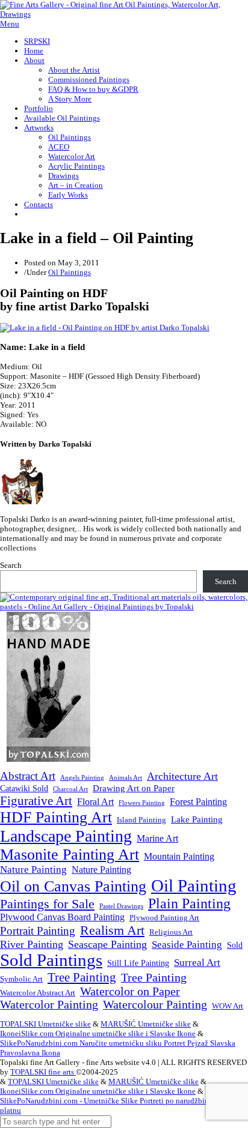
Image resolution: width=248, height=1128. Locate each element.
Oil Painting (194, 885)
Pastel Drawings (121, 905)
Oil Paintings (69, 137)
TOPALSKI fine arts (43, 1071)
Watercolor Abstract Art (37, 993)
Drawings (63, 175)
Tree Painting (82, 977)
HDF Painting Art (56, 817)
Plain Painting (189, 903)
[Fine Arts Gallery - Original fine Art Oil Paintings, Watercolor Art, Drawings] (124, 14)
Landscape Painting (66, 836)
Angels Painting (82, 777)
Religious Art (171, 931)
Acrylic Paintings (76, 165)
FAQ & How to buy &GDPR (93, 89)
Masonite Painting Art (69, 854)
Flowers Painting (142, 802)
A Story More (69, 98)
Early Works (68, 194)
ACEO (58, 146)
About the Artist (74, 69)
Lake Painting (197, 819)
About (34, 60)
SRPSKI (37, 41)
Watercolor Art (71, 156)
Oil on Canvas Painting (73, 886)
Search (11, 565)
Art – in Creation (75, 185)
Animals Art (125, 777)
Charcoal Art (70, 789)
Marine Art (157, 838)
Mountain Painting (179, 856)
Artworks (39, 127)
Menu (9, 23)
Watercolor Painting (49, 1004)
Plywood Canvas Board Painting (62, 917)
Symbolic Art (21, 979)
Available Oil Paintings (62, 117)
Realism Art (112, 930)
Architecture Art (182, 776)
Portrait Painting (37, 930)
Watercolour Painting (155, 1004)
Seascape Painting (107, 944)
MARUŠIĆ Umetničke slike (146, 1023)
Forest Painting (198, 802)
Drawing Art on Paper (134, 788)
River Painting (31, 944)
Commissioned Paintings (88, 79)
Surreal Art (197, 962)
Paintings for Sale (47, 904)
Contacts (38, 204)
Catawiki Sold (24, 788)
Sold (235, 945)
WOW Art (227, 1006)
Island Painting (141, 820)
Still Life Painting (138, 963)
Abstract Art (27, 776)
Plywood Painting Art (164, 917)
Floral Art (95, 801)
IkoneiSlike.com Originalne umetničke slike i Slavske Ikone (98, 1033)
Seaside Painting (187, 944)
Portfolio (38, 108)
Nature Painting (33, 869)
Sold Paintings (51, 960)
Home (33, 50)
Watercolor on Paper (130, 991)
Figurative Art (36, 801)
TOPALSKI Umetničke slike (45, 1023)
